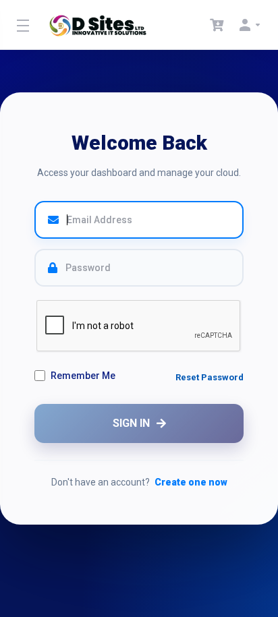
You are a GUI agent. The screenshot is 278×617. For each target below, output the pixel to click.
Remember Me (83, 375)
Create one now (191, 482)
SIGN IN (131, 423)
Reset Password (209, 377)
